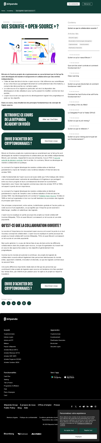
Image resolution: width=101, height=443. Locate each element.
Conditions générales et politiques (50, 417)
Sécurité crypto (55, 346)
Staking (6, 379)
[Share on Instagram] (9, 303)
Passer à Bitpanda (10, 346)
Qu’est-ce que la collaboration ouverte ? (83, 28)
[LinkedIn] (87, 406)
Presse (57, 405)
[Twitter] (75, 406)
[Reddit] (83, 406)
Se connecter (73, 4)
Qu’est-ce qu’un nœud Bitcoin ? (80, 58)
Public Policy (9, 408)
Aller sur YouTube (50, 119)
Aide (26, 408)
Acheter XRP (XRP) (10, 356)
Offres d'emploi (44, 405)
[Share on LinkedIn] (14, 303)
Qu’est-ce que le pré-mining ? (79, 121)
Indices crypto (8, 337)
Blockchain (54, 343)
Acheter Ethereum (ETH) (12, 353)
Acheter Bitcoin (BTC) (11, 350)
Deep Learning (73, 76)
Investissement (55, 337)
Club (5, 389)
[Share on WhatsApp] (24, 303)
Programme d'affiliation (11, 386)
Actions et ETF (8, 340)
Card (5, 395)
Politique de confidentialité (28, 417)
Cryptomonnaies (9, 334)
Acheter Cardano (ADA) (11, 362)
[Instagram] (95, 406)
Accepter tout (69, 430)
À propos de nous (28, 405)
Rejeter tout (88, 430)
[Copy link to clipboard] (29, 303)
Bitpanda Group (11, 405)
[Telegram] (79, 406)
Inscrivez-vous (51, 141)
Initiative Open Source (47, 196)
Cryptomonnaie (55, 334)
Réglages (78, 437)
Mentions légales (12, 417)
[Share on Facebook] (3, 303)
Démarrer (87, 4)
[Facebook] (71, 406)
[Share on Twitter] (19, 303)
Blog (20, 408)
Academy (10, 10)
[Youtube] (91, 406)
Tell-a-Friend (8, 382)
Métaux (6, 343)
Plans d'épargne (9, 392)
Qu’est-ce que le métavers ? (78, 129)
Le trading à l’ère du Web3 (77, 105)
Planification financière (57, 340)
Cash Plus (7, 376)
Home (3, 10)
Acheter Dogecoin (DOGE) (12, 359)
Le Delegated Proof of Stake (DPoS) (81, 113)
